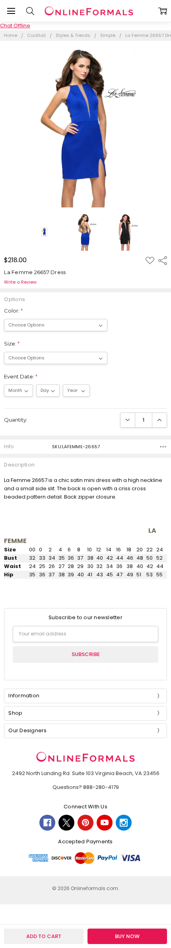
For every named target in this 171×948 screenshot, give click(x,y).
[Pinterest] (85, 823)
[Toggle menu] (11, 11)
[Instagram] (124, 823)
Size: (11, 343)
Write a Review (20, 282)
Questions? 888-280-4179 (85, 787)
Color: (13, 310)
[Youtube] (105, 823)
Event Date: (20, 376)
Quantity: (15, 419)
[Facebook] (47, 823)
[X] (66, 823)
